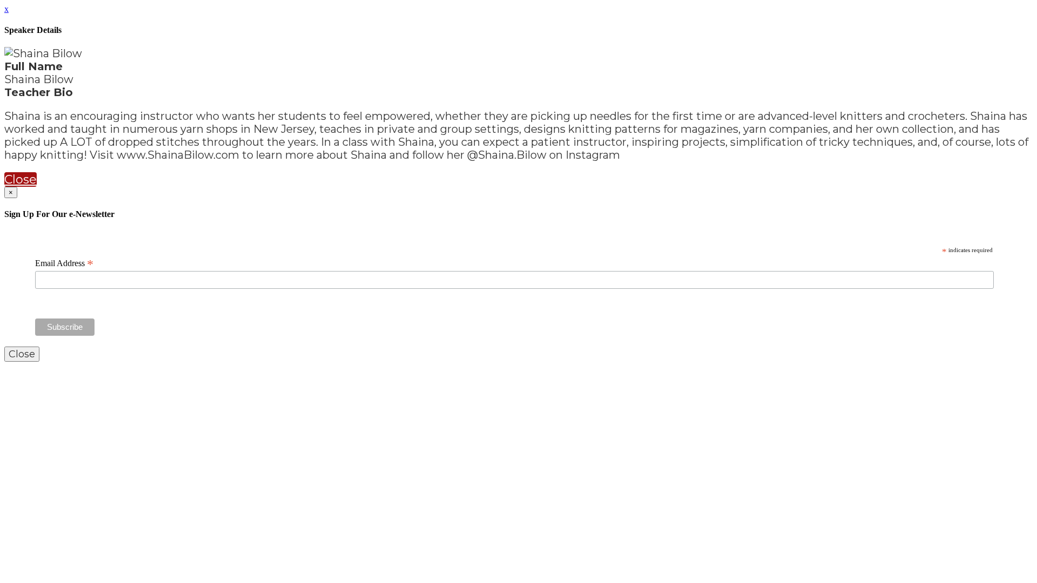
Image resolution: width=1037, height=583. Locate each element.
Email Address (64, 263)
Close (20, 179)
